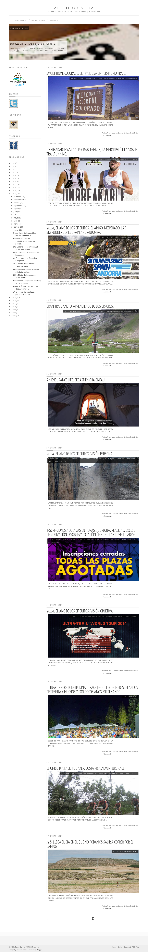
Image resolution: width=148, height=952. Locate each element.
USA (135, 78)
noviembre (18, 200)
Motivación (115, 539)
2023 (14, 166)
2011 (14, 304)
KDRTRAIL (90, 539)
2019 (14, 178)
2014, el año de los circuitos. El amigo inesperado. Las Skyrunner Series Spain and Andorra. (86, 230)
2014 (14, 194)
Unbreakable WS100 (113, 159)
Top (137, 947)
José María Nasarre (77, 539)
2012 (14, 301)
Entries (120, 947)
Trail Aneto (115, 311)
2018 (14, 181)
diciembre (18, 197)
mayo (16, 218)
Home (114, 947)
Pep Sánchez (88, 773)
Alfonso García (74, 8)
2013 (14, 298)
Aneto (68, 459)
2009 (14, 310)
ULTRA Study (132, 697)
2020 (14, 175)
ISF (122, 237)
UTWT (50, 461)
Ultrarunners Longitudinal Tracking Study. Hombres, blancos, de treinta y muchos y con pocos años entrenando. (93, 690)
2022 (14, 169)
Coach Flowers (54, 539)
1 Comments (107, 292)
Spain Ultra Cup (118, 459)
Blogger (39, 950)
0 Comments (107, 135)
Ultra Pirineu (131, 459)
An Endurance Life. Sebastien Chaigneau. (76, 380)
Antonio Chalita (77, 78)
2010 (14, 307)
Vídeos (128, 159)
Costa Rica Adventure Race (71, 773)
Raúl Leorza (114, 78)
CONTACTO (54, 20)
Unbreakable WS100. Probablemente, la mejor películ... (24, 241)
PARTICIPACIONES (38, 20)
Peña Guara (91, 311)
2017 (14, 184)
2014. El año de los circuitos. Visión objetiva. (80, 611)
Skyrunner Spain (130, 237)
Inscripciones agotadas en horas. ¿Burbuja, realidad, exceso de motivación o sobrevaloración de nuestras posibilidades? (91, 533)
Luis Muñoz (81, 311)
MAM (109, 459)
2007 (14, 316)
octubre (17, 203)
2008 (14, 313)
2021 (14, 172)
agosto (16, 209)
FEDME (117, 237)
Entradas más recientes (48, 919)
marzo (16, 224)
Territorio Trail (126, 78)
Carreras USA (90, 78)
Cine (95, 159)
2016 (14, 188)
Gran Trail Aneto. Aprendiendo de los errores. (80, 306)
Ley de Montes (70, 311)
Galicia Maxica (97, 459)
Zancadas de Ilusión (129, 311)
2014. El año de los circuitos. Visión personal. (81, 454)
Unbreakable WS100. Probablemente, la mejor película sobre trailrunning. (92, 152)
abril (15, 221)
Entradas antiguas (137, 919)
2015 (14, 191)
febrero (17, 227)
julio (15, 212)
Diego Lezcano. (102, 78)
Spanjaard (133, 851)
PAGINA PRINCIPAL (19, 20)
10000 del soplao (54, 459)
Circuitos (109, 237)
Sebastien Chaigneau (123, 385)
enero (16, 230)
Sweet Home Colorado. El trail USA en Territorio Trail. (86, 74)
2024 (14, 163)
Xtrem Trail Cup (59, 461)
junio (16, 215)
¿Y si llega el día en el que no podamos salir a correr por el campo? (90, 844)
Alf (103, 237)
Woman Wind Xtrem (116, 773)
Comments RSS (129, 947)
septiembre (18, 206)
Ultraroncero (53, 542)
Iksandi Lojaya (21, 950)
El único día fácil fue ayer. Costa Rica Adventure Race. (86, 768)
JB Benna (101, 159)
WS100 (135, 159)
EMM (82, 459)
